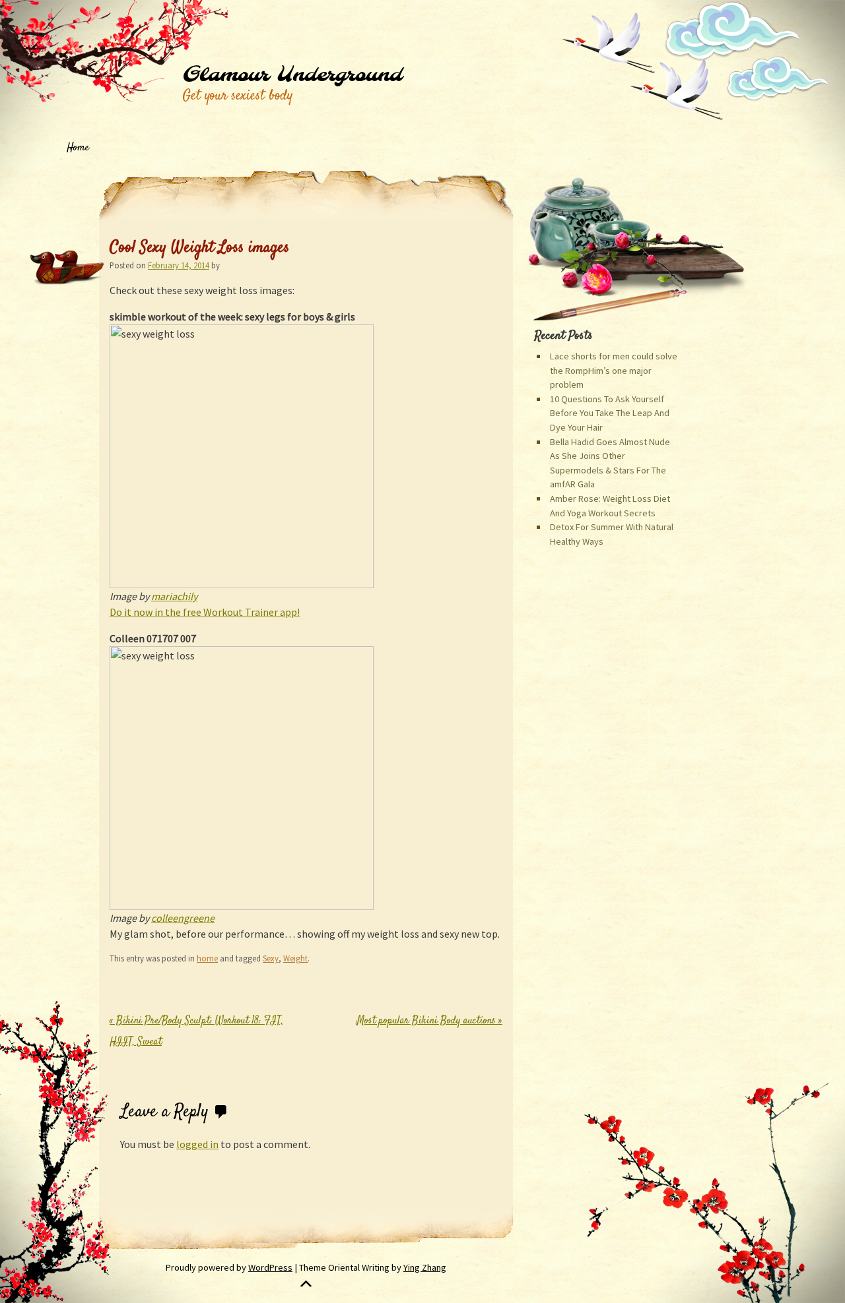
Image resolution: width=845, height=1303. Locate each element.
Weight (295, 958)
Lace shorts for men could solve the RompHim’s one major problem (613, 370)
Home (78, 148)
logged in (197, 1144)
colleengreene (183, 917)
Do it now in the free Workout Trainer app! (205, 612)
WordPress (270, 1267)
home (207, 958)
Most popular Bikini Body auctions (429, 1021)
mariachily (174, 596)
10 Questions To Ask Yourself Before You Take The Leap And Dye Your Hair (609, 413)
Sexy (271, 958)
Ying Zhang (424, 1267)
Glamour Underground (292, 75)
